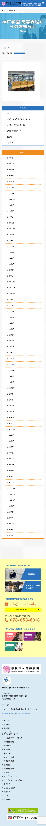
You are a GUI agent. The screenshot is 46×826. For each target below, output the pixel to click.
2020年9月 (10, 435)
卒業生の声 (8, 799)
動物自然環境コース (14, 131)
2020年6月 (10, 453)
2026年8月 (10, 158)
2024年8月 (10, 205)
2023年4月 (10, 258)
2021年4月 (10, 394)
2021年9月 (10, 364)
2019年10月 (11, 500)
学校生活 (7, 753)
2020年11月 (11, 423)
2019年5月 (10, 529)
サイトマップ (32, 709)
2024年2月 (10, 211)
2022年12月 (11, 282)
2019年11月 (11, 494)
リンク (4, 709)
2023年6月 (10, 246)
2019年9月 (10, 506)
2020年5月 (10, 459)
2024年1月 (10, 217)
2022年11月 (11, 287)
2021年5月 (10, 388)
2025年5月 (10, 193)
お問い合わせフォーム (23, 610)
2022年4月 (10, 329)
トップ (4, 11)
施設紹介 (7, 745)
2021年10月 (11, 358)
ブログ (9, 113)
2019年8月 (10, 512)
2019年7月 (10, 518)
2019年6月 (10, 523)
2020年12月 (11, 417)
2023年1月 (10, 276)
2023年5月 (10, 252)
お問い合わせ (9, 768)
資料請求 (7, 772)
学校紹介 (7, 724)
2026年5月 (10, 163)
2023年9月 (10, 234)
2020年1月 (10, 482)
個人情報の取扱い (17, 709)
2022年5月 (10, 323)
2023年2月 (10, 270)
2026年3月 (10, 175)
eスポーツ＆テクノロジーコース (19, 119)
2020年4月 (10, 464)
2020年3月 (10, 470)
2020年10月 (11, 429)
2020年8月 (10, 441)
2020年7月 (10, 447)
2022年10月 (11, 293)
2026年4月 (10, 169)
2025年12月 (11, 181)
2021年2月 (10, 405)
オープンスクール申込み (13, 780)
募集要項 (7, 765)
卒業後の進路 (9, 761)
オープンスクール (10, 776)
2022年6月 (10, 317)
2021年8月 (10, 370)
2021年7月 (10, 376)
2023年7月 (10, 240)
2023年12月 (11, 223)
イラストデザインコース (16, 125)
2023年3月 (10, 264)
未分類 (9, 137)
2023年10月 (11, 228)
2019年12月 (11, 488)
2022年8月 (10, 305)
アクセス (7, 784)
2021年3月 (10, 400)
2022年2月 (10, 340)
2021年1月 (10, 411)
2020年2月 (10, 476)
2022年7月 (10, 311)
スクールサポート (10, 757)
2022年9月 (10, 299)
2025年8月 (10, 187)
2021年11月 (11, 352)
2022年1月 (10, 346)
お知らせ (12, 11)
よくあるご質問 (9, 788)
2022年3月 (10, 335)
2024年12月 (11, 199)
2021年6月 (10, 382)
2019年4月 (10, 535)
